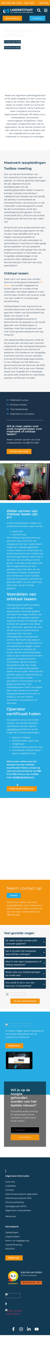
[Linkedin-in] (29, 1329)
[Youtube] (37, 1329)
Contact (9, 1190)
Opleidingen (12, 1232)
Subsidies (10, 1186)
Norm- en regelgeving (17, 1240)
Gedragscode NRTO (15, 1206)
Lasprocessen (12, 1236)
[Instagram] (21, 1329)
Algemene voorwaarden (18, 1210)
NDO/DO (10, 1249)
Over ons (10, 1182)
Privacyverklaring (14, 1202)
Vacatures (10, 1216)
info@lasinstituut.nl (23, 777)
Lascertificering (13, 1244)
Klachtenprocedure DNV (18, 1198)
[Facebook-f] (13, 1329)
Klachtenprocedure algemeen (21, 1194)
